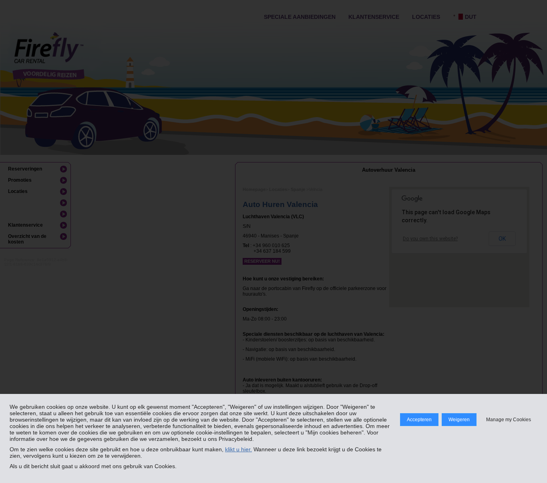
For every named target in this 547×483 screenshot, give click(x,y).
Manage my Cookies (508, 419)
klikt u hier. (238, 449)
